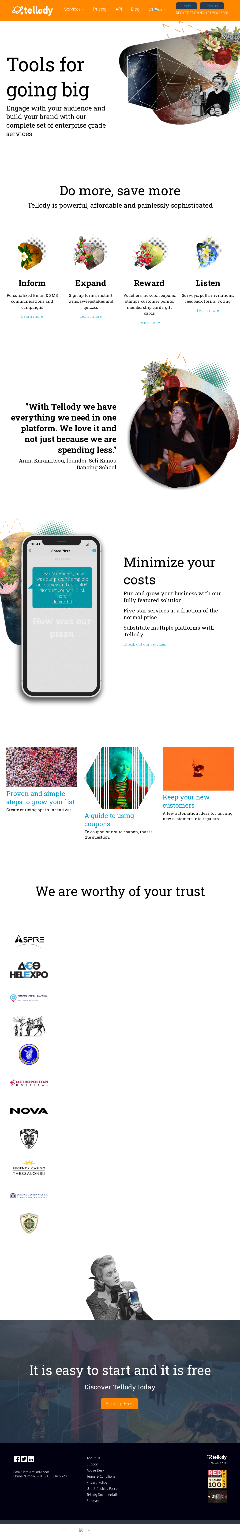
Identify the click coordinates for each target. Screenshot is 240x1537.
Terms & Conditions (101, 1476)
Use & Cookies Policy (102, 1489)
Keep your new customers (186, 801)
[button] (157, 9)
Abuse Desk (95, 1470)
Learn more (32, 316)
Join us (212, 6)
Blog (135, 9)
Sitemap (93, 1501)
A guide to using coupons (109, 819)
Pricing (99, 9)
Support (92, 1464)
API (119, 9)
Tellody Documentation (103, 1495)
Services (73, 9)
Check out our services (145, 644)
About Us (93, 1458)
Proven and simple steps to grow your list (40, 797)
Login (186, 6)
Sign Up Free (119, 1404)
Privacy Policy (97, 1482)
